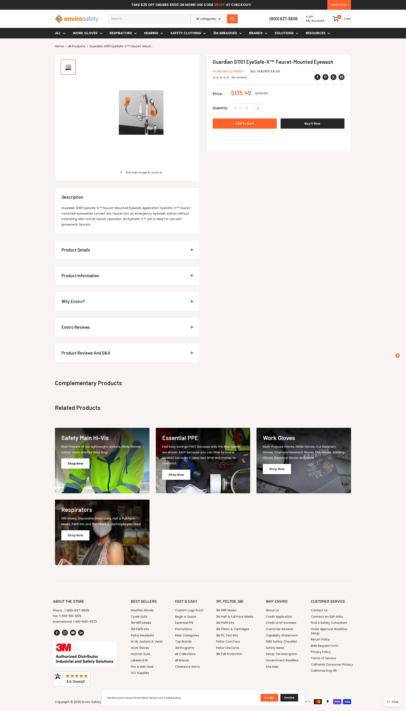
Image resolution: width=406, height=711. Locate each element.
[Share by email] (341, 77)
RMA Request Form (324, 646)
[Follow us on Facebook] (57, 633)
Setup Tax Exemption (281, 654)
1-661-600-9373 (85, 622)
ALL (58, 33)
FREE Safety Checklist (281, 641)
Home (59, 46)
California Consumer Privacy (332, 664)
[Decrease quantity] (235, 108)
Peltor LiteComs (227, 648)
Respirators (121, 33)
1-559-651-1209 (70, 616)
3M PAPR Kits (140, 629)
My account (315, 20)
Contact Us (319, 610)
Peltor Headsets (142, 635)
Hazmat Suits (140, 654)
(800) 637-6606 (284, 18)
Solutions (284, 33)
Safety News (275, 648)
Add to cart (244, 124)
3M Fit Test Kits (227, 635)
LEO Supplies (140, 673)
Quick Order (339, 5)
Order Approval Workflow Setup (329, 631)
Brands (256, 33)
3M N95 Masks (141, 623)
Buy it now (312, 124)
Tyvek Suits (139, 616)
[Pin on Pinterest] (325, 77)
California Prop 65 (324, 671)
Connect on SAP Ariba (327, 616)
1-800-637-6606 (76, 610)
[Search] (232, 18)
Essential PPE (184, 623)
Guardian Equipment (228, 71)
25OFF (219, 4)
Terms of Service (323, 658)
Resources (315, 33)
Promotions (183, 629)
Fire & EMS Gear (142, 667)
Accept (269, 697)
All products (76, 46)
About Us (272, 610)
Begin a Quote (185, 616)
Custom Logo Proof (189, 610)
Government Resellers (282, 660)
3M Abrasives (225, 33)
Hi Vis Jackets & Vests (147, 641)
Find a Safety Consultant (329, 623)
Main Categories (187, 635)
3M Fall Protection (229, 654)
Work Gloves (85, 33)
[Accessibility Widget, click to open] (397, 355)
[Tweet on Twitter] (333, 77)
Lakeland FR (139, 660)
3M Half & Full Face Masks (234, 616)
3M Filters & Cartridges (232, 629)
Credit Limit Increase (281, 623)
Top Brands (183, 641)
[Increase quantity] (258, 108)
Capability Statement (282, 635)
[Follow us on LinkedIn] (81, 633)
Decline (289, 697)
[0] (335, 18)
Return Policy (320, 639)
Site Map (272, 667)
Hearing (151, 33)
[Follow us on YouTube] (73, 633)
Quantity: (220, 108)
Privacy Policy (321, 652)
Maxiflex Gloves (142, 610)
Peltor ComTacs (228, 641)
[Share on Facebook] (317, 77)
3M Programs (184, 648)
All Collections (185, 654)
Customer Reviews (279, 629)
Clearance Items (187, 667)
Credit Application (279, 616)
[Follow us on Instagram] (65, 633)
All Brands (182, 660)
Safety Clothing (185, 33)
